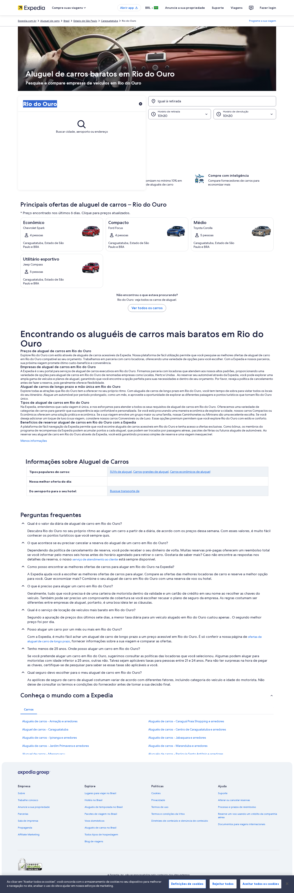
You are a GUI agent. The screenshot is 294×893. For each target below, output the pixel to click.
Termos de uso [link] (159, 807)
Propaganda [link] (25, 827)
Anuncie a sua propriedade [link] (34, 807)
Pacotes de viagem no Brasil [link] (101, 814)
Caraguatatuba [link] (109, 21)
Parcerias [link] (23, 814)
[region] (147, 884)
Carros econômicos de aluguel (190, 472)
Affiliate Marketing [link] (28, 834)
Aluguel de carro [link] (50, 21)
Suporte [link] (222, 793)
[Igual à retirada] (212, 101)
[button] (147, 140)
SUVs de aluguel (121, 472)
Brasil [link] (66, 21)
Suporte (218, 8)
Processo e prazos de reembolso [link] (237, 807)
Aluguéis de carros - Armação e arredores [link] (49, 721)
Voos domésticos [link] (94, 820)
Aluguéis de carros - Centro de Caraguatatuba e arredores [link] (187, 729)
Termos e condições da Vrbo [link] (168, 814)
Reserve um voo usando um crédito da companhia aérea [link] (247, 815)
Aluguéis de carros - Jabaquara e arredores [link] (177, 738)
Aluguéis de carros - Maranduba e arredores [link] (177, 746)
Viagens (237, 8)
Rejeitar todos (223, 883)
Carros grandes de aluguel (151, 472)
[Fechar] (287, 883)
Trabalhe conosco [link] (28, 800)
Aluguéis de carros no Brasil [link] (100, 827)
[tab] (28, 709)
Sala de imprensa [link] (28, 820)
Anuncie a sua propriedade (185, 8)
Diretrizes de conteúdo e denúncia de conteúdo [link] (179, 820)
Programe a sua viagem (262, 21)
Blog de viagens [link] (94, 841)
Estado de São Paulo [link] (85, 21)
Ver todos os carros (147, 308)
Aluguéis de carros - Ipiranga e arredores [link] (49, 738)
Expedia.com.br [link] (27, 21)
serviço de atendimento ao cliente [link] (95, 559)
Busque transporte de (124, 491)
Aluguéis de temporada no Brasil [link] (104, 807)
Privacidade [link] (158, 800)
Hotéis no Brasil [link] (93, 800)
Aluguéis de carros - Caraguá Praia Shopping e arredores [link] (186, 721)
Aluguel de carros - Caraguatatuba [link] (45, 729)
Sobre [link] (21, 793)
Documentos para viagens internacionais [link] (241, 824)
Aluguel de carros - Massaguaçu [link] (43, 754)
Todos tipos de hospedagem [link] (101, 834)
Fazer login (268, 8)
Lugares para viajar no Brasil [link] (100, 793)
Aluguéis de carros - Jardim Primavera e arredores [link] (55, 746)
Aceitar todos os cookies (261, 883)
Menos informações (33, 441)
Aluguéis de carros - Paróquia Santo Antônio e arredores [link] (185, 754)
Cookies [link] (156, 793)
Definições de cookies (187, 883)
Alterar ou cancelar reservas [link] (234, 800)
